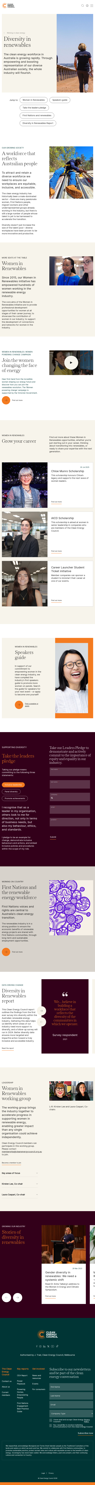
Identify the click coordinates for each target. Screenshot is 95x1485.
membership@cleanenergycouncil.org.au (22, 1151)
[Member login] (87, 5)
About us (6, 1387)
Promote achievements (15, 798)
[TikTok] (57, 1346)
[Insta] (40, 1346)
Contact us (6, 1381)
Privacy (51, 1473)
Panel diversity (11, 791)
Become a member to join (11, 1163)
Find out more (56, 502)
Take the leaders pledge (34, 107)
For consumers (38, 1389)
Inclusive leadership (13, 785)
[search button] (82, 5)
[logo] (8, 5)
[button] (41, 1010)
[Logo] (47, 1334)
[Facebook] (36, 1346)
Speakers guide (59, 100)
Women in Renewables (34, 100)
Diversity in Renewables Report (38, 123)
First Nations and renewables (37, 115)
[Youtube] (52, 1346)
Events (35, 1384)
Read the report (8, 1048)
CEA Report (22, 1375)
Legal (43, 1473)
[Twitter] (48, 1346)
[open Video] (71, 363)
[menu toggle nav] (91, 6)
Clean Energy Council (47, 1478)
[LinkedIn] (44, 1346)
